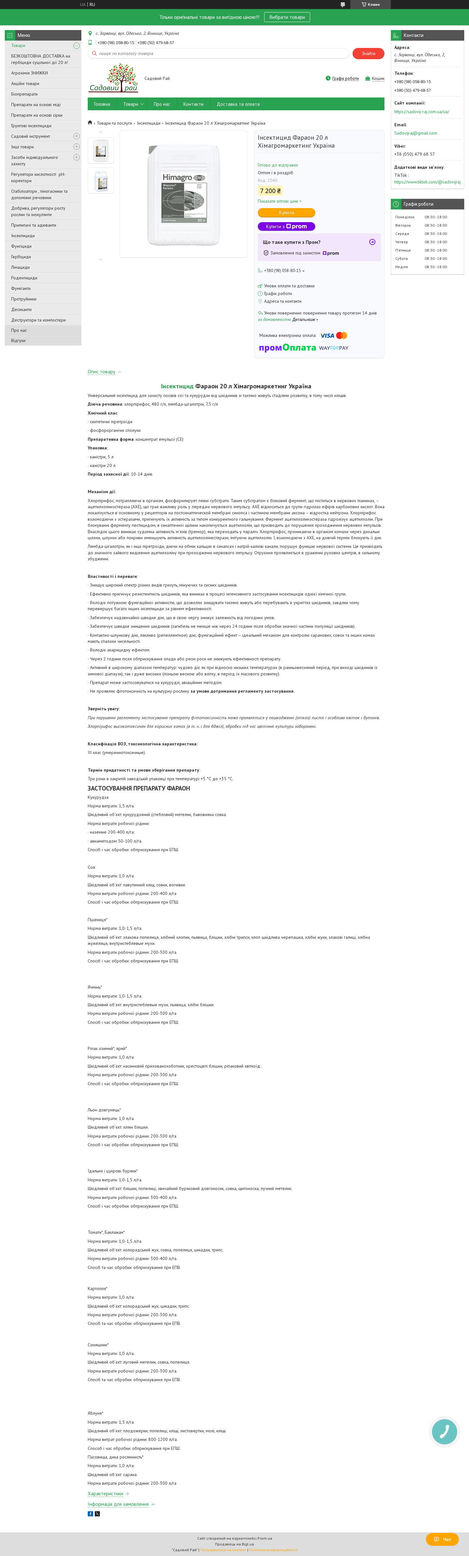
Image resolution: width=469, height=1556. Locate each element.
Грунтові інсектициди (31, 125)
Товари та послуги (114, 123)
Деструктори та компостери (38, 320)
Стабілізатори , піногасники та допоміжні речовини (39, 194)
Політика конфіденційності (273, 1549)
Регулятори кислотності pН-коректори (38, 177)
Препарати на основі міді (36, 104)
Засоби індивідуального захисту (34, 160)
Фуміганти (21, 288)
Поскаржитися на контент (223, 1549)
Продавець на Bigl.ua (234, 1544)
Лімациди (20, 267)
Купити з (275, 226)
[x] (97, 1515)
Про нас (19, 330)
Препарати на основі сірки (37, 115)
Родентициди (24, 278)
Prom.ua (264, 1538)
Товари (18, 45)
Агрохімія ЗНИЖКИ (29, 73)
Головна (102, 104)
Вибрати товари (287, 17)
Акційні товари (25, 83)
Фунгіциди (21, 246)
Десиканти (21, 309)
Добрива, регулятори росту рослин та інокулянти (38, 211)
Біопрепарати (24, 94)
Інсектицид (177, 386)
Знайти (368, 53)
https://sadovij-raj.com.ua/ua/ (421, 111)
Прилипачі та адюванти (33, 225)
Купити (286, 212)
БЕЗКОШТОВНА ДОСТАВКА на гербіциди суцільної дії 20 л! (40, 59)
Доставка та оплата (238, 104)
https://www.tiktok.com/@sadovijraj (427, 182)
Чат (447, 1539)
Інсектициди (23, 235)
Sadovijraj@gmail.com (415, 133)
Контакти (193, 104)
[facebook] (90, 1515)
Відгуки (18, 340)
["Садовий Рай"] (113, 79)
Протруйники (23, 299)
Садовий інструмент (30, 136)
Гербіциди (21, 257)
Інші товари (22, 147)
